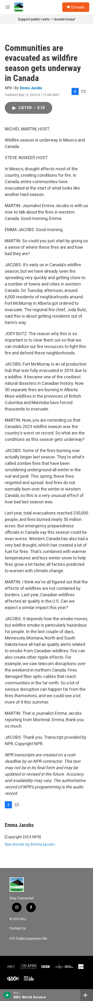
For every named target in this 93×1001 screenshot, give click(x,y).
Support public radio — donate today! (46, 19)
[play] (7, 995)
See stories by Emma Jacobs (30, 844)
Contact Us (18, 928)
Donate (77, 7)
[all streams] (86, 995)
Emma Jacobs (31, 88)
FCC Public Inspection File (28, 938)
